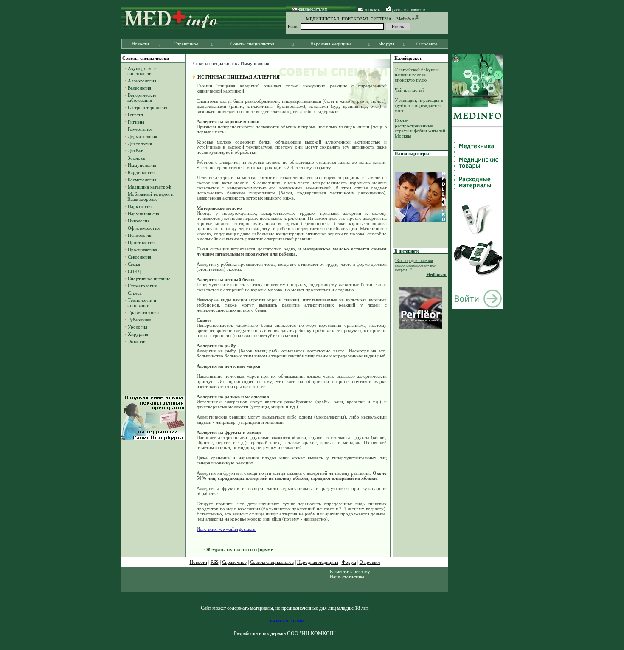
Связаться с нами (285, 621)
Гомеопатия (140, 129)
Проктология (141, 242)
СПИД (134, 271)
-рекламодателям (312, 9)
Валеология (139, 87)
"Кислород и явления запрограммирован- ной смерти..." (415, 265)
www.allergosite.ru (237, 529)
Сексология (139, 256)
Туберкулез (139, 319)
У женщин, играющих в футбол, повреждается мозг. (419, 105)
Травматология (143, 312)
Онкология (138, 220)
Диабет (135, 150)
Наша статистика (347, 576)
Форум (386, 43)
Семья (134, 264)
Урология (137, 326)
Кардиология (141, 172)
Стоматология (142, 285)
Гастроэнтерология (147, 107)
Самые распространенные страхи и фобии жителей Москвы (420, 128)
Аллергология (142, 80)
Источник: (208, 529)
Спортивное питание (149, 278)
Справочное (186, 43)
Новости (140, 43)
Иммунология (142, 165)
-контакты (372, 9)
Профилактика (142, 249)
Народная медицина (330, 43)
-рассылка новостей (408, 9)
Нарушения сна (143, 213)
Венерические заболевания (140, 98)
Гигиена (136, 121)
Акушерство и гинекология (141, 71)
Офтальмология (144, 228)
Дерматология (142, 136)
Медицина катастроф (149, 186)
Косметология (142, 179)
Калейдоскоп (408, 58)
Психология (140, 235)
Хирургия (138, 334)
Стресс (135, 292)
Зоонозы (136, 157)
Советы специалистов (252, 43)
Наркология (140, 206)
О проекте (426, 43)
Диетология (140, 143)
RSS (215, 562)
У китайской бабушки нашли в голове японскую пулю (417, 74)
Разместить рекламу (350, 571)
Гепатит (135, 114)
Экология (137, 341)
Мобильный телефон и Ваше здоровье (149, 196)
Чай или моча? (409, 90)
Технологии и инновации (140, 303)
